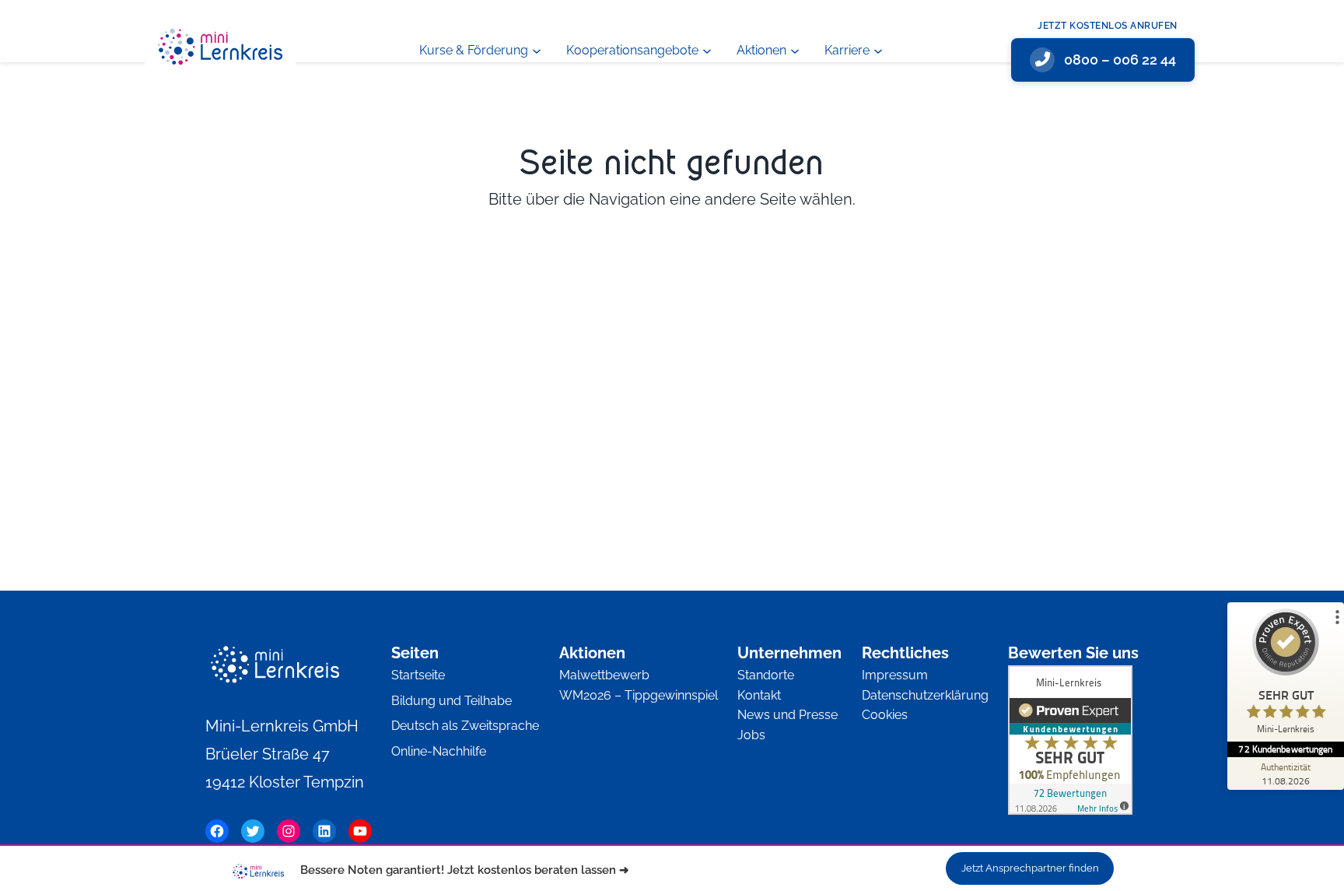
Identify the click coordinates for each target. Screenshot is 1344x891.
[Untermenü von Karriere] (878, 49)
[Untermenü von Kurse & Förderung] (536, 49)
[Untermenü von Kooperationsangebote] (707, 49)
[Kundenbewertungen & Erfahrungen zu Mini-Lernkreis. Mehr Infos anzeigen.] (1070, 743)
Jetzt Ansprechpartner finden (1030, 868)
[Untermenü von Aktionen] (795, 49)
